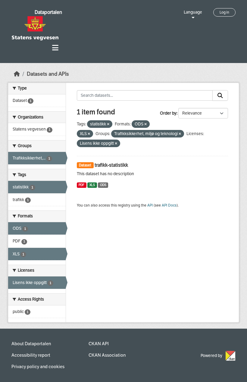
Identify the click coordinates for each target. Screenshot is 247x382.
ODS (103, 185)
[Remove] (108, 124)
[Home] (17, 74)
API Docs (169, 205)
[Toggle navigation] (55, 48)
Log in (224, 12)
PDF (81, 185)
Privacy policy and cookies (37, 366)
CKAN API (99, 343)
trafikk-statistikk (111, 165)
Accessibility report (30, 355)
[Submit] (220, 95)
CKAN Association (107, 355)
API (150, 205)
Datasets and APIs (48, 74)
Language (193, 12)
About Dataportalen (31, 343)
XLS (92, 185)
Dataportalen (48, 12)
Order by (168, 113)
